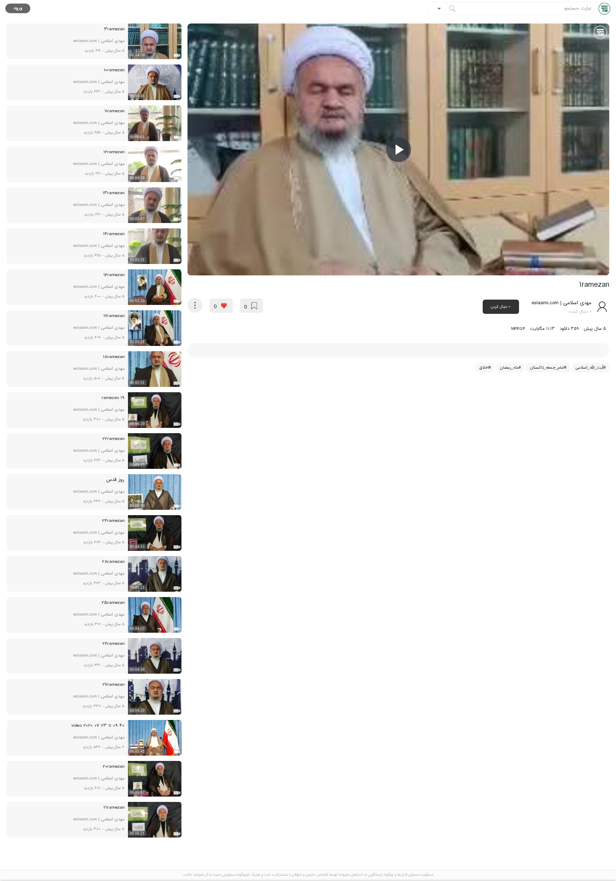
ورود (18, 8)
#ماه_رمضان (510, 367)
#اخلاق (485, 367)
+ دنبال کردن (501, 307)
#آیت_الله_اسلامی (590, 367)
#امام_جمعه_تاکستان (548, 367)
